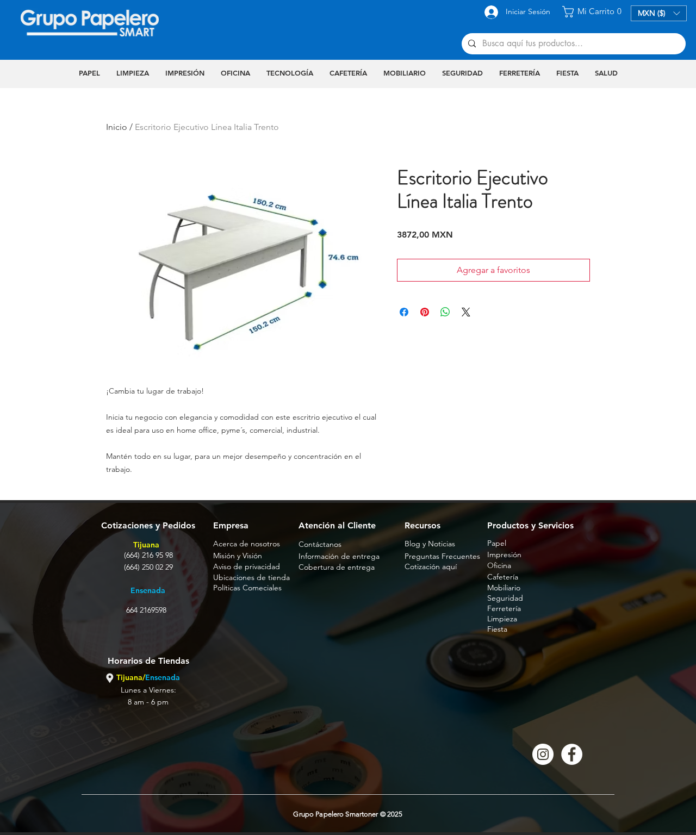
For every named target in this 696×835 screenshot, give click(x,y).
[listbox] (659, 13)
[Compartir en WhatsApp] (445, 312)
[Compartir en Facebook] (404, 312)
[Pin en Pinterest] (424, 312)
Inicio (116, 127)
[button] (593, 11)
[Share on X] (466, 312)
